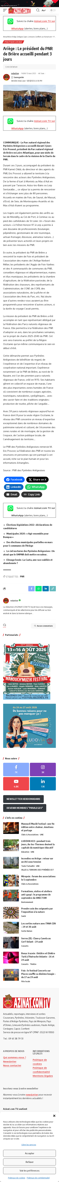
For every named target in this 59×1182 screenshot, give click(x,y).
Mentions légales (43, 1075)
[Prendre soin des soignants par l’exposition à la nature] (11, 913)
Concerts (24, 946)
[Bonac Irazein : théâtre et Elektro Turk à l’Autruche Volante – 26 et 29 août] (11, 957)
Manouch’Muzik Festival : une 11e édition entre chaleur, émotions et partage (37, 827)
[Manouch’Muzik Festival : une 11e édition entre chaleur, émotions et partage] (11, 828)
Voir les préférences (29, 1170)
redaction (15, 73)
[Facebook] (16, 769)
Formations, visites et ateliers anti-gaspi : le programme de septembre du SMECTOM (36, 894)
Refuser (30, 1161)
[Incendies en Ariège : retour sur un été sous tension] (11, 863)
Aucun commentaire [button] (45, 626)
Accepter (29, 1153)
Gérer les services (28, 1145)
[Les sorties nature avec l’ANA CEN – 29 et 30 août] (11, 928)
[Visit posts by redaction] (6, 77)
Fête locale (25, 981)
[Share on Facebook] (31, 588)
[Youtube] (16, 784)
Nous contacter (12, 1065)
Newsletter (9, 1061)
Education (25, 852)
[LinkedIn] (43, 784)
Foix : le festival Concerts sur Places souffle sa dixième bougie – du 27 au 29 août (38, 974)
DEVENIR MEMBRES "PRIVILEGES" (25, 807)
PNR (22, 576)
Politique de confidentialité (38, 1178)
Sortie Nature (26, 931)
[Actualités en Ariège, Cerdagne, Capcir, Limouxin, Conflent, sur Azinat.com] (19, 10)
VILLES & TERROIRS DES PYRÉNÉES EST (37, 870)
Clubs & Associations (30, 834)
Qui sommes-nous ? (14, 1057)
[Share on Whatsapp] (38, 588)
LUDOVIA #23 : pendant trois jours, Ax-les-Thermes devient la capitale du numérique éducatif (38, 844)
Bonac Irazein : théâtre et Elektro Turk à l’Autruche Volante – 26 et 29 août (38, 956)
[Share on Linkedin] (45, 588)
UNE (41, 834)
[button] (54, 1115)
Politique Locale (13, 42)
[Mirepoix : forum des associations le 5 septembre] (11, 880)
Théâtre (33, 964)
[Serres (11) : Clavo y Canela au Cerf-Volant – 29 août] (11, 943)
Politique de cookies (16, 1178)
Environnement (27, 902)
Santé (23, 916)
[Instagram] (43, 769)
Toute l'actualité (28, 866)
